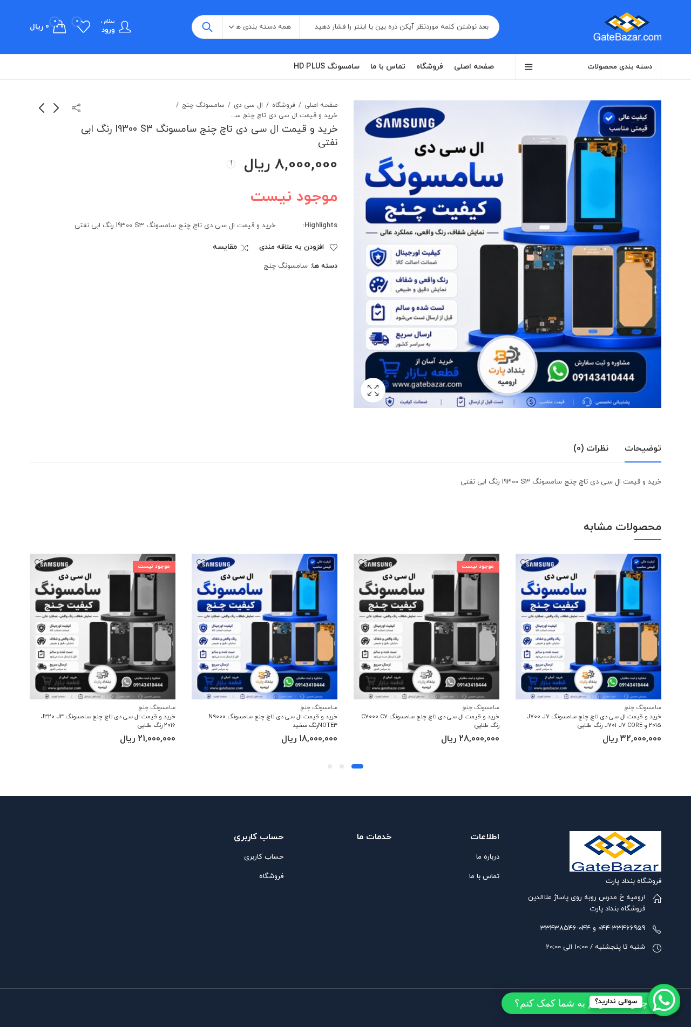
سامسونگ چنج (203, 105)
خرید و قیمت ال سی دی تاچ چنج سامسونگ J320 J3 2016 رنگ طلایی (107, 720)
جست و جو (207, 27)
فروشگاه (283, 105)
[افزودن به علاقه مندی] (525, 563)
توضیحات (643, 448)
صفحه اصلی (320, 105)
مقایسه (225, 247)
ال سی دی (248, 105)
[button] (357, 766)
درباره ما (487, 857)
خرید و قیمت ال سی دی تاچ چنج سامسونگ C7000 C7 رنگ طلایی (430, 720)
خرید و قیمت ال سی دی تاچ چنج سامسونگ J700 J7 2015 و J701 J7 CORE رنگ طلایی (593, 720)
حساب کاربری (263, 857)
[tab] (643, 449)
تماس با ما (484, 876)
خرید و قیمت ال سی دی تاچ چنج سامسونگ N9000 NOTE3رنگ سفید (272, 720)
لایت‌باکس (373, 390)
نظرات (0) (590, 448)
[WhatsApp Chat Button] (664, 1000)
